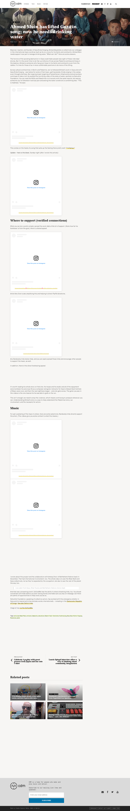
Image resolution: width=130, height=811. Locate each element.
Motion (45, 4)
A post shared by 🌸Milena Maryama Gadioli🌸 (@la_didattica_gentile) (36, 288)
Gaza (68, 616)
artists (29, 616)
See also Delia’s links (25, 603)
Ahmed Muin (23, 616)
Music (39, 4)
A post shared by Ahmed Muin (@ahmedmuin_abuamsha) (36, 142)
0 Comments (116, 41)
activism (16, 616)
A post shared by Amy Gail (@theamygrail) (36, 353)
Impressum (93, 808)
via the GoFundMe (26, 608)
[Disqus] (46, 747)
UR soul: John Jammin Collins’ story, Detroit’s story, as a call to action (25, 716)
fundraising (63, 616)
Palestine (13, 618)
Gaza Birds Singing (76, 616)
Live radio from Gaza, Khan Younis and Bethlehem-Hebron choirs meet (40, 588)
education (41, 616)
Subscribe (46, 800)
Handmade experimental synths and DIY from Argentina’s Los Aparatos (63, 697)
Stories (26, 4)
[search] (116, 4)
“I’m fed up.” (70, 148)
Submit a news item (113, 808)
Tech (33, 4)
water (18, 618)
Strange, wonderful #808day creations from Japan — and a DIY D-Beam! (65, 716)
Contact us (101, 808)
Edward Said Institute (52, 616)
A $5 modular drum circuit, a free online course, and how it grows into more (26, 697)
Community (35, 616)
